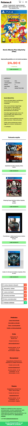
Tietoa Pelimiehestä (14, 320)
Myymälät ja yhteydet (14, 323)
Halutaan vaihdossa (9, 302)
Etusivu (5, 5)
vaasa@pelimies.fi (14, 395)
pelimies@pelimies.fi (14, 343)
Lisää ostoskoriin (14, 69)
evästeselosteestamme (12, 418)
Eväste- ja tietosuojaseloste (14, 328)
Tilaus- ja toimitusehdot (14, 325)
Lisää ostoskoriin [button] (14, 170)
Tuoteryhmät (11, 5)
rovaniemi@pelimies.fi (14, 367)
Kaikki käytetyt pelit (13, 6)
